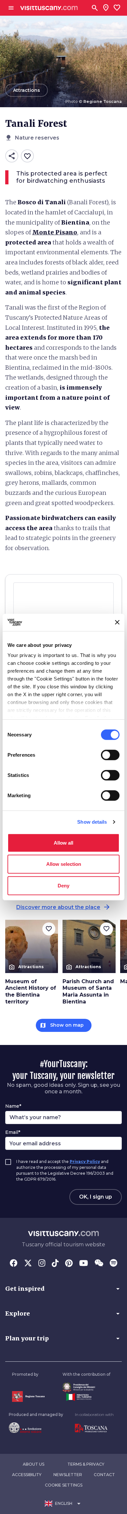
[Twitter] (28, 1264)
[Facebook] (14, 1264)
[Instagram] (41, 1264)
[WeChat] (98, 1264)
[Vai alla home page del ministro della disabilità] (86, 1387)
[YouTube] (83, 1264)
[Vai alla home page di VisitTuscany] (49, 8)
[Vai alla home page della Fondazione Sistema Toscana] (36, 1427)
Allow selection (63, 864)
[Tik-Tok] (55, 1264)
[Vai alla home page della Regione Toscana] (28, 1396)
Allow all (63, 842)
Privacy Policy (85, 1161)
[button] (63, 1289)
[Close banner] (117, 622)
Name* (13, 1106)
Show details (92, 822)
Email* (12, 1132)
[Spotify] (113, 1264)
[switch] (110, 754)
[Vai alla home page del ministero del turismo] (86, 1397)
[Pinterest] (69, 1264)
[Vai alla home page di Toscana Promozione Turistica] (94, 1428)
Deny (63, 885)
